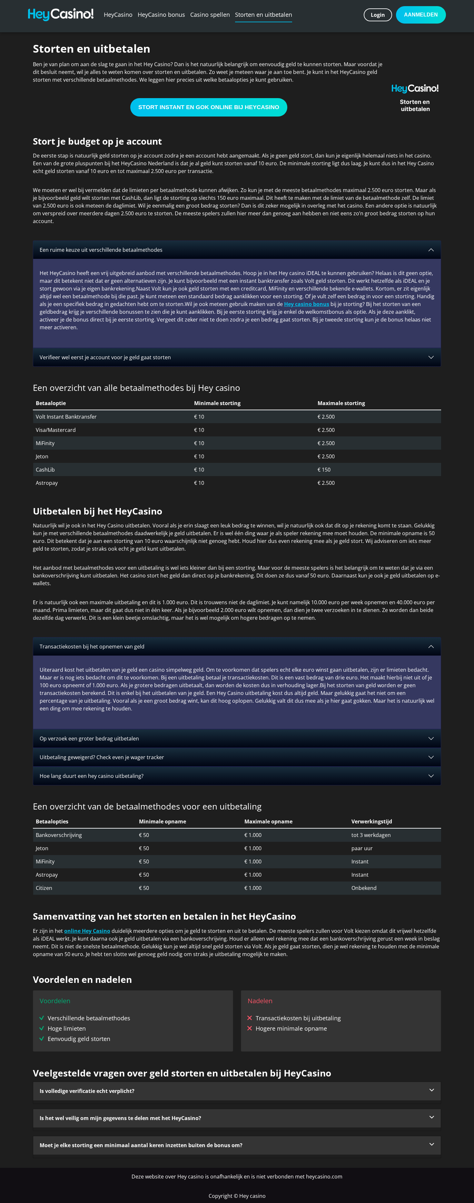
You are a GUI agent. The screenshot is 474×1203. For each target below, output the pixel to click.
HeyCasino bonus (161, 14)
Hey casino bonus (306, 304)
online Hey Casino (87, 930)
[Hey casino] (61, 15)
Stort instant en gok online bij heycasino (208, 107)
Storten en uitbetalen (263, 14)
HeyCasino (118, 14)
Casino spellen (210, 14)
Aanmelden (421, 14)
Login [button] (378, 14)
